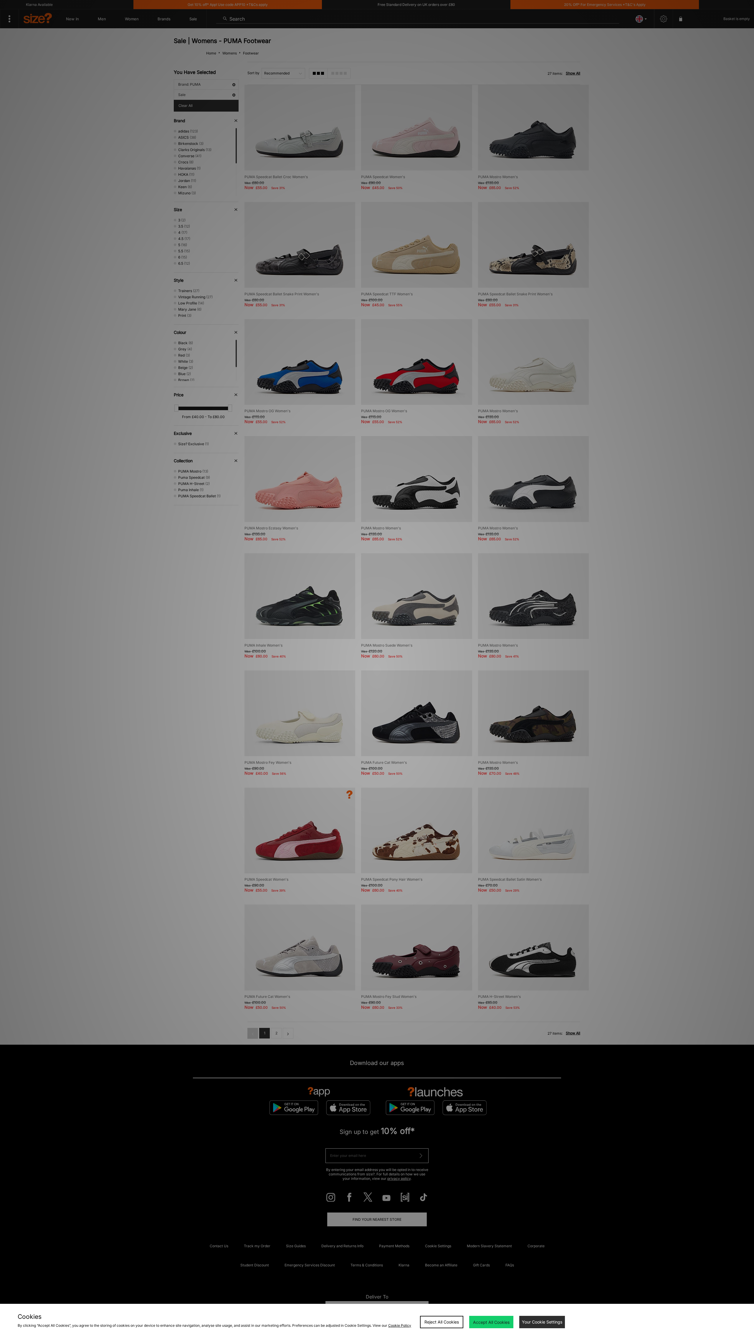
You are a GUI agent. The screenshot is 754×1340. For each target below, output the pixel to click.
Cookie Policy (399, 1325)
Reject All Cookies (441, 1321)
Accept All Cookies (491, 1322)
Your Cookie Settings (542, 1321)
